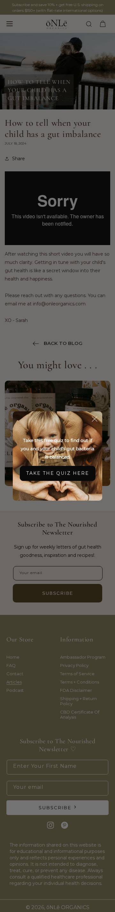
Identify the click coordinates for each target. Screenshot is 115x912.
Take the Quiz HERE (57, 473)
